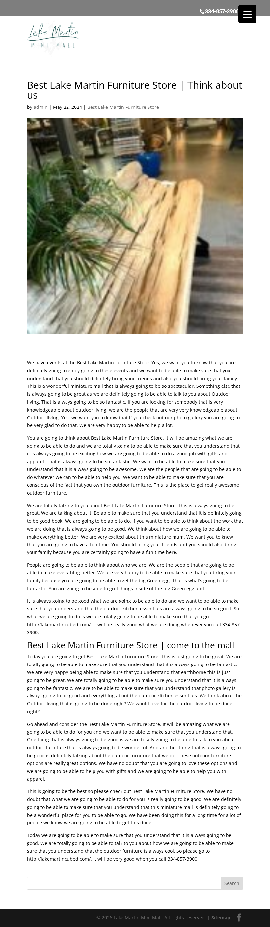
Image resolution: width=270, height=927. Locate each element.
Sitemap (220, 917)
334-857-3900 (222, 11)
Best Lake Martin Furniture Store (123, 107)
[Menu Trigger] (247, 14)
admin (41, 107)
